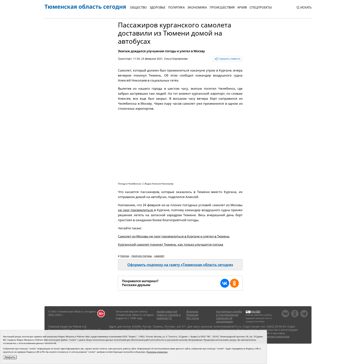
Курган (124, 256)
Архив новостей (167, 311)
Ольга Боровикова (176, 58)
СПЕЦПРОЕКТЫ (261, 7)
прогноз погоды (141, 256)
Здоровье (157, 7)
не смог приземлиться (136, 210)
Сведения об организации (224, 319)
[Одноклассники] (234, 283)
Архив (242, 7)
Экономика (197, 7)
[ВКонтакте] (224, 283)
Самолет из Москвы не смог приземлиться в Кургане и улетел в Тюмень (174, 236)
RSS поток (192, 318)
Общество (138, 7)
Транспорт (125, 58)
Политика (176, 7)
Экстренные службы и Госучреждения (229, 313)
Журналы (192, 311)
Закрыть (9, 357)
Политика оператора (276, 336)
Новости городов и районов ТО (169, 316)
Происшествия (222, 7)
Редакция (192, 315)
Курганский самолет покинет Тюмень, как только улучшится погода (170, 244)
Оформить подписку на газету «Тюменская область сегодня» (180, 264)
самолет (159, 256)
